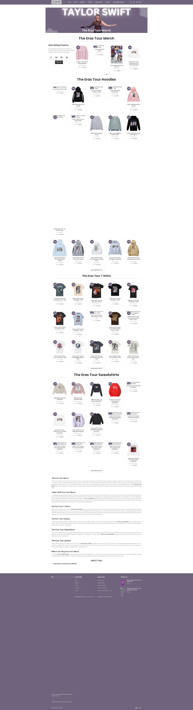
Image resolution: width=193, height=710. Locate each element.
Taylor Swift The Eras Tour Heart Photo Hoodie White (96, 259)
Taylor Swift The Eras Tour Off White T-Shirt (115, 356)
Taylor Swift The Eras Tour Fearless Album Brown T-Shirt (115, 329)
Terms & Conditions (102, 588)
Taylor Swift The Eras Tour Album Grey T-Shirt (59, 299)
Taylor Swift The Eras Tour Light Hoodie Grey (115, 258)
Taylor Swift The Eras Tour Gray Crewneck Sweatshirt (59, 447)
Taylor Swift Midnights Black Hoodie (115, 133)
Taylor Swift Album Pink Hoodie (133, 105)
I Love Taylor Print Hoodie (60, 89)
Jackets (83, 65)
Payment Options (102, 585)
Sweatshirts (61, 401)
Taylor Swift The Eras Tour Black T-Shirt (115, 299)
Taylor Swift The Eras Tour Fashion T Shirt (96, 315)
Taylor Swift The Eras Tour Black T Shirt (96, 301)
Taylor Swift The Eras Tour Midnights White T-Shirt (78, 357)
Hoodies (98, 65)
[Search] (130, 2)
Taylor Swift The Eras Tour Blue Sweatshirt (133, 416)
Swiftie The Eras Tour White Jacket (82, 62)
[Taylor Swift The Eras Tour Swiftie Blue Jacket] (123, 592)
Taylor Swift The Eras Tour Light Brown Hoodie (133, 258)
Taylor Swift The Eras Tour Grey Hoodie (78, 258)
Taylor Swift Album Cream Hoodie (116, 62)
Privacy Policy (101, 580)
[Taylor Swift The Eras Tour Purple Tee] (123, 582)
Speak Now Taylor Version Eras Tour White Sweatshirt (59, 431)
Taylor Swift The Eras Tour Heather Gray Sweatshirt (115, 447)
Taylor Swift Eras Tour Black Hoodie (60, 229)
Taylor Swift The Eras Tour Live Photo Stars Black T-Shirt (133, 318)
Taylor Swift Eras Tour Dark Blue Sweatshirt (78, 430)
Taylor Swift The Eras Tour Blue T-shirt (78, 329)
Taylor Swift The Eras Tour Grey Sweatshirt (78, 446)
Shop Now (59, 62)
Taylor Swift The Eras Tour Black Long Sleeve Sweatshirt (96, 429)
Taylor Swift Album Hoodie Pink (134, 62)
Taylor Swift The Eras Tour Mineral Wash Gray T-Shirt (96, 357)
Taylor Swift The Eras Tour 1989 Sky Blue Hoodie (59, 259)
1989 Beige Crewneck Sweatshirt (59, 398)
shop (80, 65)
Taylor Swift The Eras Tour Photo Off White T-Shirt (133, 357)
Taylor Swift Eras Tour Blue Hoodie (78, 119)
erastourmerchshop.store (88, 596)
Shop (76, 580)
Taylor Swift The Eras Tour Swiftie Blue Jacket (134, 589)
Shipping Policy (101, 582)
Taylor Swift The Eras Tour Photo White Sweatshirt (133, 460)
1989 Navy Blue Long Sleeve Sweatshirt (96, 400)
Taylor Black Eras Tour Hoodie (99, 62)
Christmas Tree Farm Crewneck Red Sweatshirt (115, 401)
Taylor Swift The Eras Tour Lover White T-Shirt (59, 356)
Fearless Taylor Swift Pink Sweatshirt (133, 386)
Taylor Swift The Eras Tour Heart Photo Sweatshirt (96, 447)
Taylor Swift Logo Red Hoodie (96, 133)
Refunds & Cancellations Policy (105, 590)
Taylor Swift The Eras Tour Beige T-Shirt (78, 299)
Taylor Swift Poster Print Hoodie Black (133, 133)
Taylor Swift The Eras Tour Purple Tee (134, 580)
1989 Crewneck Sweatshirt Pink (78, 398)
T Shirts (61, 302)
